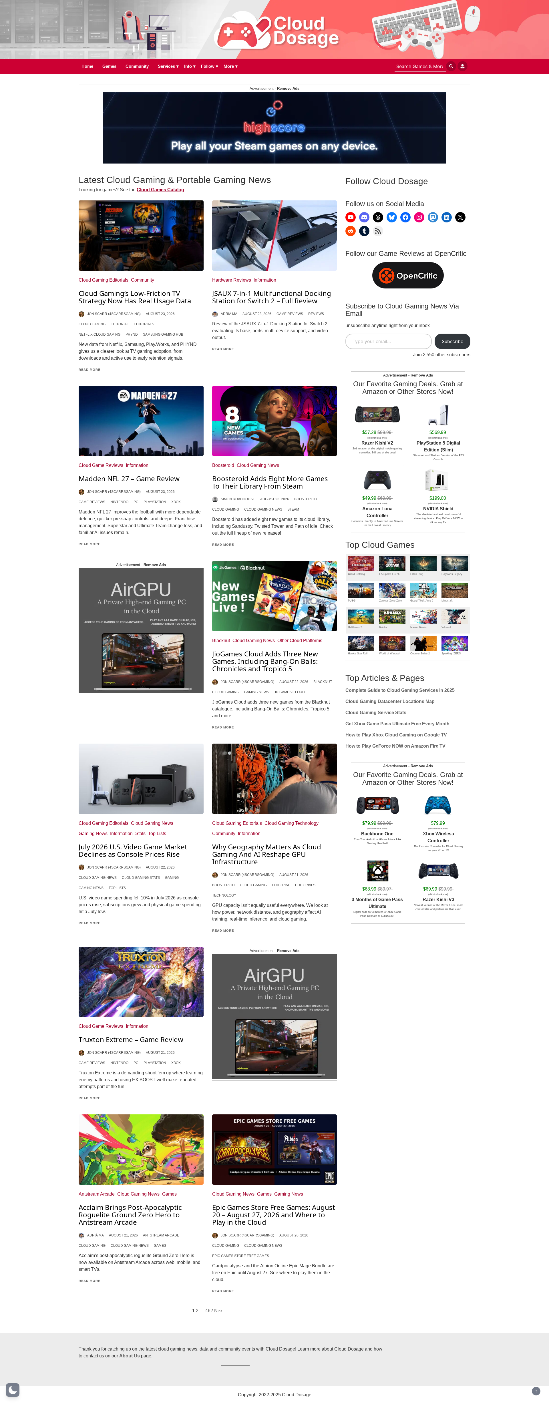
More (229, 66)
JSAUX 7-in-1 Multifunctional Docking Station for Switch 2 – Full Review (271, 296)
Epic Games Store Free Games (240, 1256)
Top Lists (157, 833)
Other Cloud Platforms (299, 640)
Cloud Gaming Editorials (103, 280)
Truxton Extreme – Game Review (131, 1039)
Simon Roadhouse (238, 499)
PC (136, 502)
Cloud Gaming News (258, 465)
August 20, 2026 (293, 1235)
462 (209, 1310)
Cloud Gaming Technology (291, 823)
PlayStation (155, 502)
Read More (89, 369)
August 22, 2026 (293, 682)
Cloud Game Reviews (101, 465)
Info (188, 66)
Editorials (144, 324)
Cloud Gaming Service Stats (375, 712)
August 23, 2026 (160, 314)
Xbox (176, 502)
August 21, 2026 (293, 875)
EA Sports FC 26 (389, 574)
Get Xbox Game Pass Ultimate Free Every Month (397, 723)
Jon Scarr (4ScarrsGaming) (114, 314)
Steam (293, 509)
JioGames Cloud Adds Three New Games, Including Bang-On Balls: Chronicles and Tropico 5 (265, 661)
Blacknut (221, 640)
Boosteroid (223, 465)
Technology (224, 895)
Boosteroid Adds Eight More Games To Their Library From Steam (270, 482)
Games (109, 66)
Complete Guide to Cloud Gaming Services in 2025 (400, 690)
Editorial (120, 324)
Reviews (316, 314)
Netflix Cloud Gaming (99, 334)
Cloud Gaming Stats (141, 878)
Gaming (172, 878)
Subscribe (452, 341)
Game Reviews (290, 314)
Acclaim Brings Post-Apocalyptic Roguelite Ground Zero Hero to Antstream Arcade (130, 1214)
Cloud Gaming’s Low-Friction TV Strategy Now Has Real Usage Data (135, 296)
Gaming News (256, 692)
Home (87, 66)
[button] (12, 1390)
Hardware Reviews (231, 280)
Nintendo (119, 502)
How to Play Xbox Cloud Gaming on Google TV (396, 734)
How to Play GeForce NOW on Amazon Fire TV (395, 746)
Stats (140, 833)
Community (137, 66)
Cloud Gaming (92, 324)
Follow (207, 66)
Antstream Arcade (97, 1194)
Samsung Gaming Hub (163, 334)
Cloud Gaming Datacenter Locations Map (390, 701)
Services (166, 66)
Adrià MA (229, 314)
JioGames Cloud (289, 692)
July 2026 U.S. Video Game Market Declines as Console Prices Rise (133, 850)
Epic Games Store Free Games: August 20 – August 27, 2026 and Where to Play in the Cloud (273, 1214)
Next (219, 1310)
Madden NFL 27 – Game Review (129, 478)
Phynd (132, 334)
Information (265, 280)
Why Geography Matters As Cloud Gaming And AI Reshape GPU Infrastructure (266, 854)
